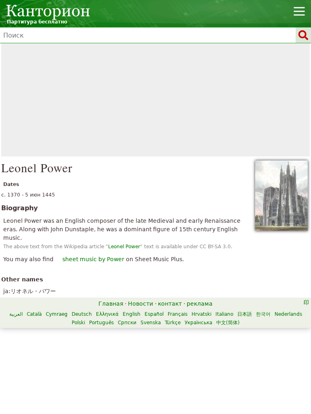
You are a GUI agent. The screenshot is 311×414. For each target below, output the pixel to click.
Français (177, 314)
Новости (140, 303)
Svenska (151, 322)
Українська (198, 322)
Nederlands (288, 314)
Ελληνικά (107, 314)
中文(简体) (228, 322)
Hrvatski (201, 314)
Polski (78, 322)
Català (34, 314)
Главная (110, 303)
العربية (16, 314)
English (132, 314)
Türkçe (173, 322)
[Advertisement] (155, 99)
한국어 (263, 314)
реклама (200, 303)
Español (154, 314)
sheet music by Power (93, 259)
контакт (170, 303)
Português (101, 322)
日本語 (244, 314)
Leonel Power (124, 246)
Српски (127, 322)
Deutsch (82, 314)
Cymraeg (57, 314)
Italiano (224, 314)
